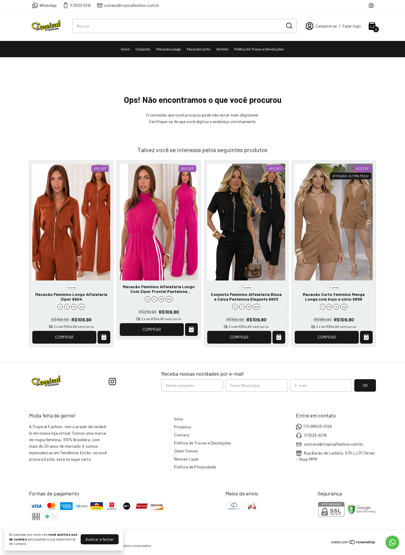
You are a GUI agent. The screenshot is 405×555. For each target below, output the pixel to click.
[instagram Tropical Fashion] (371, 5)
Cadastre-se (326, 26)
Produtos (182, 426)
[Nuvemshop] (353, 543)
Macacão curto (198, 49)
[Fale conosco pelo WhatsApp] (392, 542)
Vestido (222, 49)
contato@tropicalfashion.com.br (131, 5)
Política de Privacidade (195, 466)
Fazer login (351, 26)
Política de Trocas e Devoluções (259, 49)
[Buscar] (289, 25)
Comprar (64, 336)
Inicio (125, 49)
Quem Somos (186, 450)
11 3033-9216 (80, 5)
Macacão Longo (168, 49)
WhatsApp (48, 5)
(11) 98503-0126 (318, 426)
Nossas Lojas (186, 458)
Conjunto (142, 49)
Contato (181, 434)
